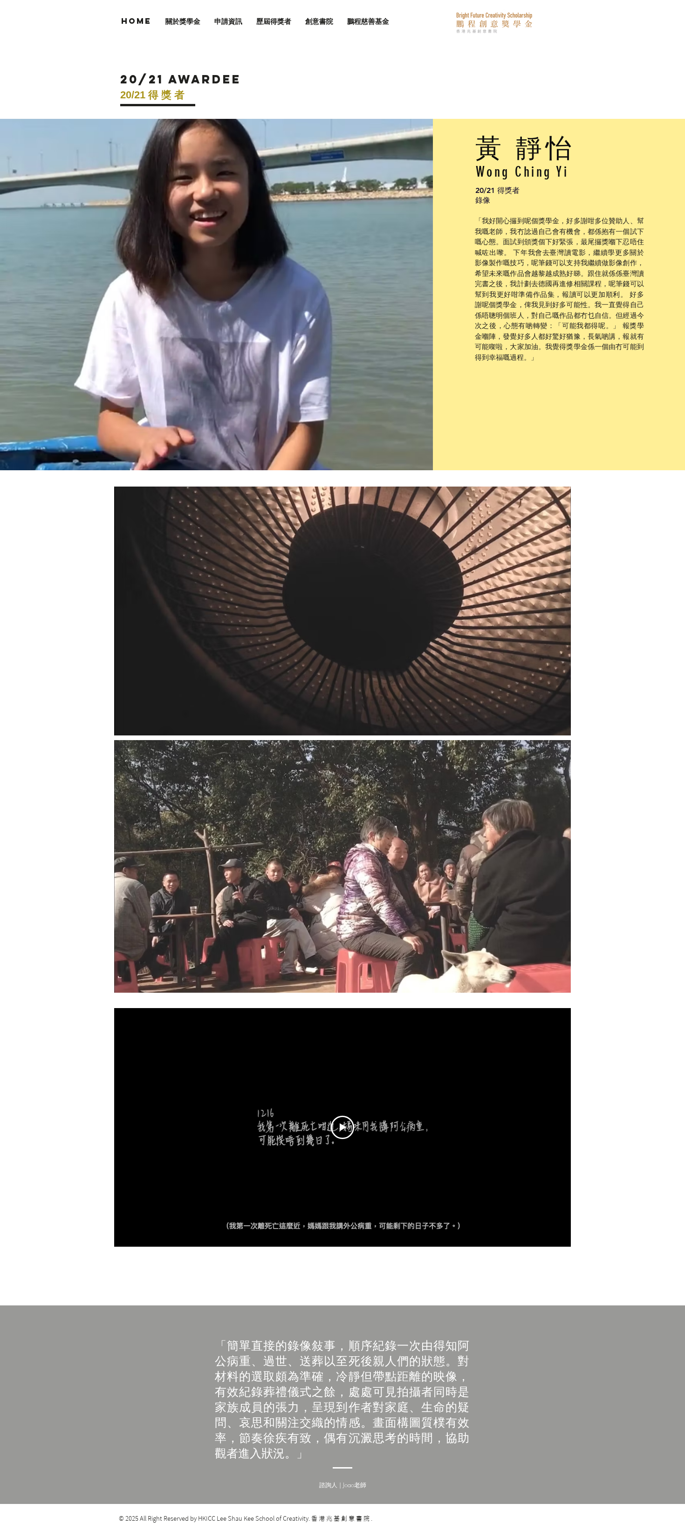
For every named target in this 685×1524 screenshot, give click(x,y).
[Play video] (342, 1127)
